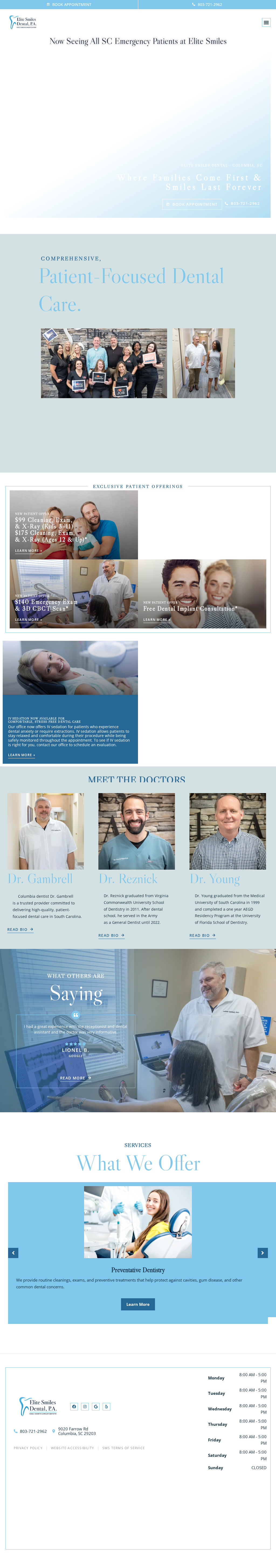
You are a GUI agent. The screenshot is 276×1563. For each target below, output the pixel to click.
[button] (266, 22)
